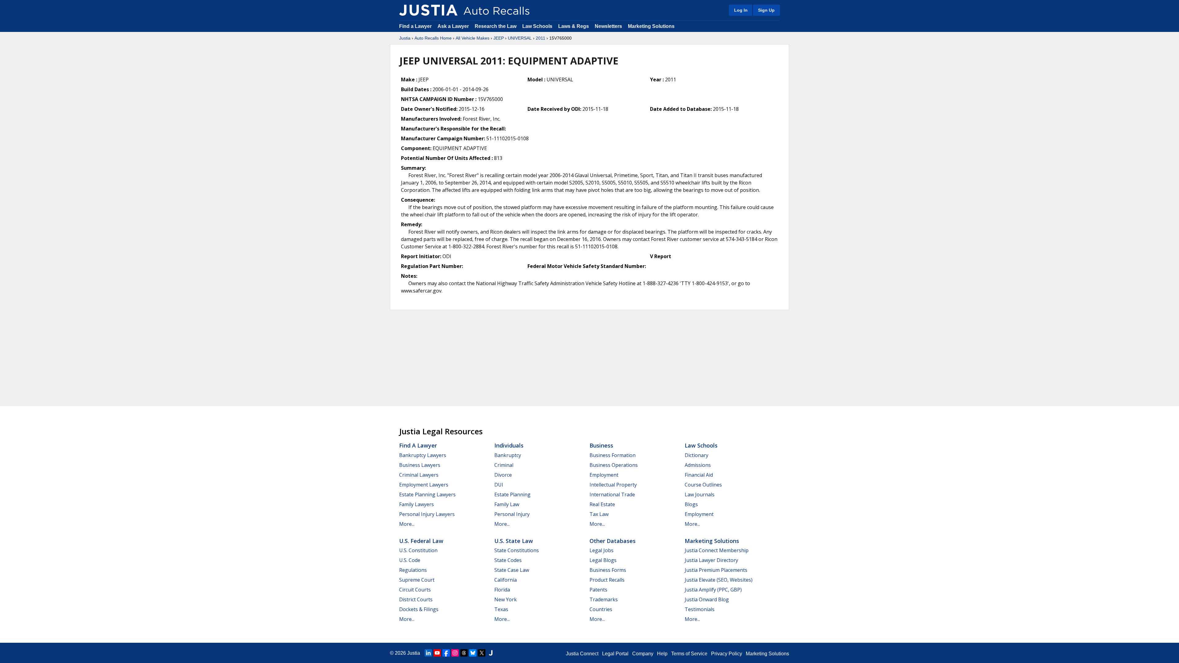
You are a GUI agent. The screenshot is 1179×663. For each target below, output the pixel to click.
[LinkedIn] (428, 653)
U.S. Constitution (418, 550)
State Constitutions (516, 550)
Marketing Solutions (651, 26)
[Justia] (428, 10)
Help (662, 653)
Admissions (698, 465)
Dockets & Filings (418, 609)
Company (642, 653)
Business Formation (613, 455)
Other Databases (613, 541)
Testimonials (699, 609)
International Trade (612, 494)
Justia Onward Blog (707, 599)
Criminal (503, 465)
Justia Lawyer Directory (711, 560)
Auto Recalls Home (433, 38)
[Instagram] (455, 653)
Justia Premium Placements (716, 570)
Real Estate (602, 504)
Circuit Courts (415, 589)
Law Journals (699, 494)
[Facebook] (446, 653)
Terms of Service (689, 653)
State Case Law (511, 570)
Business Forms (608, 570)
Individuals (508, 445)
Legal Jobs (601, 550)
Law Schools (537, 26)
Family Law (506, 504)
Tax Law (599, 514)
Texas (501, 609)
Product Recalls (607, 579)
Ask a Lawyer (454, 26)
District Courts (416, 599)
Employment (604, 474)
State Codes (508, 560)
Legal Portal (615, 653)
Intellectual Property (613, 484)
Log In (741, 10)
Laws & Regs (573, 26)
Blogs (691, 504)
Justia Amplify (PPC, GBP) (713, 589)
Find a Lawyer (415, 26)
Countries (601, 609)
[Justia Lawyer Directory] (490, 653)
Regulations (413, 570)
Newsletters (608, 26)
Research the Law (495, 26)
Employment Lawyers (423, 484)
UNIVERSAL (520, 38)
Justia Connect (582, 653)
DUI (498, 484)
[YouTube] (437, 653)
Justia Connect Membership (717, 550)
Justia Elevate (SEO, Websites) (719, 579)
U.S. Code (409, 560)
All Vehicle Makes (472, 38)
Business (601, 445)
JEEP (498, 38)
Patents (598, 589)
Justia (405, 38)
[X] (481, 653)
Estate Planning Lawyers (427, 494)
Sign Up (766, 10)
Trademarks (604, 599)
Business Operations (614, 465)
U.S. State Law (513, 541)
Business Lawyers (419, 465)
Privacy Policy (726, 653)
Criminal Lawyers (418, 474)
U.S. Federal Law (421, 541)
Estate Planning (512, 494)
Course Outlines (703, 484)
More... (406, 524)
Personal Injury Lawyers (427, 514)
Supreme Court (416, 579)
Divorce (503, 474)
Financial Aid (699, 474)
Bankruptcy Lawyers (422, 455)
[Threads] (464, 653)
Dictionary (696, 455)
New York (505, 599)
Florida (502, 589)
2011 (540, 38)
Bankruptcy (507, 455)
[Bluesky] (473, 653)
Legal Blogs (603, 560)
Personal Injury (512, 514)
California (505, 579)
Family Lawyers (416, 504)
